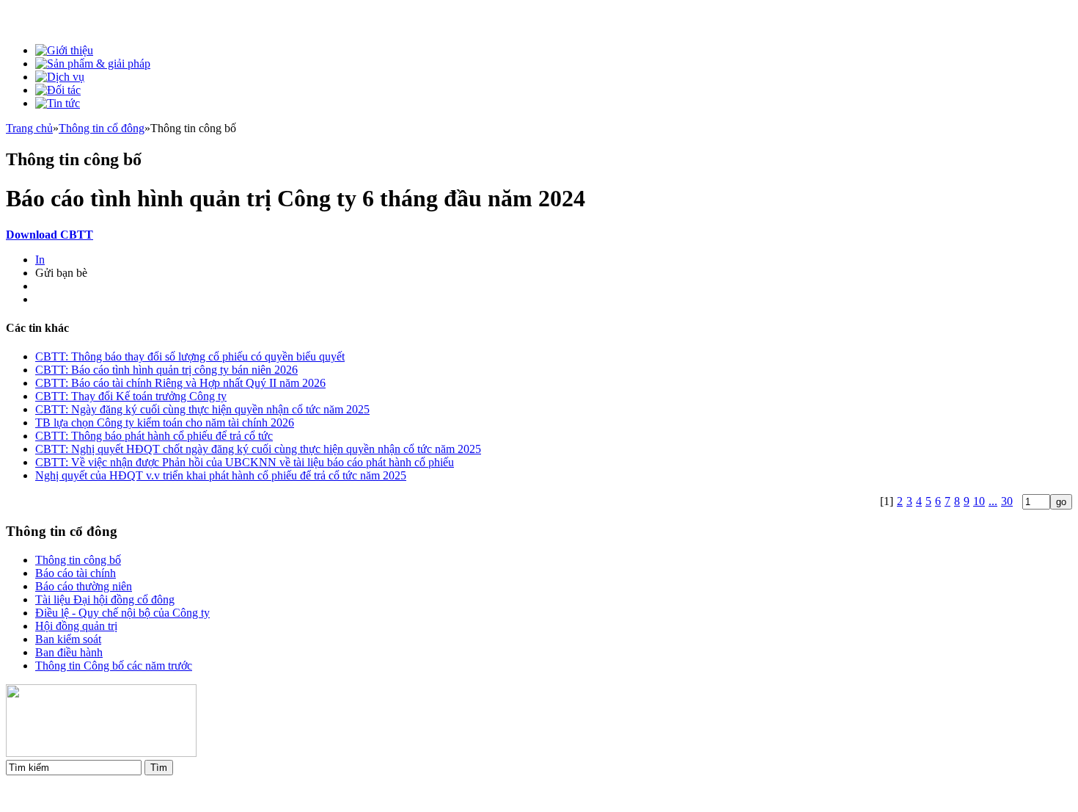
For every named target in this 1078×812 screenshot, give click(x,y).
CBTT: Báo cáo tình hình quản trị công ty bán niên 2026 (166, 369)
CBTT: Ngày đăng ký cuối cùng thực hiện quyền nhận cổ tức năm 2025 (202, 409)
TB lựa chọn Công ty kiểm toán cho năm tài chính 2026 (164, 422)
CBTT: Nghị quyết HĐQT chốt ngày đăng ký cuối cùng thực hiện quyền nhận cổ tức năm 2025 (258, 449)
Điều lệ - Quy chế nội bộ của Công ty (122, 612)
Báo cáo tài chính (75, 573)
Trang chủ (29, 128)
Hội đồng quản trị (76, 626)
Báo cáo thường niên (83, 586)
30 (1007, 501)
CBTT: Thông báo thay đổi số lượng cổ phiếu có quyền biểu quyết (190, 356)
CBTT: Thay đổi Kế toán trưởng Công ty (131, 396)
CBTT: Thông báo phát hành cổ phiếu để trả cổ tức (154, 435)
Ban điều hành (69, 652)
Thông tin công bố (78, 560)
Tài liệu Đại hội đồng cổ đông (105, 599)
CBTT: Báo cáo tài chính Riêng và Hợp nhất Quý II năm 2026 (180, 383)
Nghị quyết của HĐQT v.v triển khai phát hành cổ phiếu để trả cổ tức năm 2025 (220, 475)
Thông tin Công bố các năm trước (113, 665)
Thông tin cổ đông (101, 128)
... (993, 501)
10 (979, 501)
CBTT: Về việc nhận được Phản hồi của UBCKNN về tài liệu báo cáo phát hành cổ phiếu (244, 462)
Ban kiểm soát (68, 639)
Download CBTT (49, 234)
